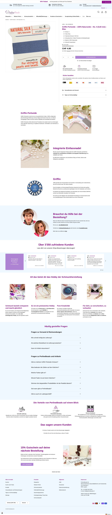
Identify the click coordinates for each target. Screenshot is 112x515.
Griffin (63, 24)
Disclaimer (61, 484)
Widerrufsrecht (62, 490)
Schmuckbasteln (38, 497)
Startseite (7, 19)
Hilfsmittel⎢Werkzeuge (41, 16)
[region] (65, 260)
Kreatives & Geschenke (56, 16)
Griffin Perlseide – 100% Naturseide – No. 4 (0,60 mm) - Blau (18, 19)
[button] (105, 12)
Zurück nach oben (56, 471)
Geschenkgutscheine (39, 492)
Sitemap (7, 495)
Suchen (7, 482)
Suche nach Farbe (9, 484)
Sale (84, 16)
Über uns (88, 16)
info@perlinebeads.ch (96, 5)
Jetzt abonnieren (27, 464)
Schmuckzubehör (28, 16)
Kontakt (7, 487)
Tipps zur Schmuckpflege (11, 492)
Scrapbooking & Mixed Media (72, 16)
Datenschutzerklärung (64, 487)
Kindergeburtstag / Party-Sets (40, 495)
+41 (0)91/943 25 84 (87, 5)
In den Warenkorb (91, 57)
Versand (68, 50)
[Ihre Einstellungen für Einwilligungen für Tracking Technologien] (2, 513)
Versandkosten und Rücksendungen (13, 490)
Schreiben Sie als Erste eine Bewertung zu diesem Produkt (56, 433)
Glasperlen (8, 16)
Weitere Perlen (17, 16)
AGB (60, 482)
